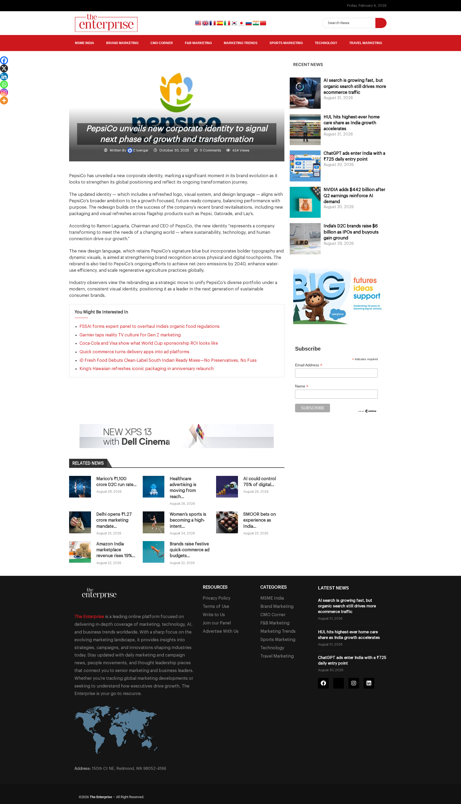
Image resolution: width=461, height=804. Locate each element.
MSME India (84, 43)
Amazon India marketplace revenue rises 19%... (115, 550)
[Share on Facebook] (115, 409)
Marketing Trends (240, 43)
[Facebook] (4, 60)
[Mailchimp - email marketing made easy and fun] (367, 412)
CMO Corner (161, 43)
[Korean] (234, 22)
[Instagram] (4, 92)
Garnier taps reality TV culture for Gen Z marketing (131, 335)
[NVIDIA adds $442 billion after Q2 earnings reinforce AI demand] (305, 202)
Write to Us (214, 615)
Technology (326, 43)
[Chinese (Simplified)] (263, 22)
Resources (215, 587)
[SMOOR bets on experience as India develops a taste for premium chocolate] (227, 522)
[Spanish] (220, 22)
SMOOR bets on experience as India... (259, 520)
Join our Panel (217, 623)
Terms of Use (216, 606)
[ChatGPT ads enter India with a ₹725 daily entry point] (305, 165)
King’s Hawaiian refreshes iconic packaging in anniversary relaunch (147, 369)
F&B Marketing (198, 43)
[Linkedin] (4, 76)
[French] (213, 22)
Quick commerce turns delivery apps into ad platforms (134, 352)
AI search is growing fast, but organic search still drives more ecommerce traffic (355, 86)
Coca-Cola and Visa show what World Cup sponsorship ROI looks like (149, 343)
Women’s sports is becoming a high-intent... (188, 520)
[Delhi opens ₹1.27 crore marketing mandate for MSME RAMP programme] (80, 522)
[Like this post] (103, 409)
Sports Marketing (286, 43)
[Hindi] (256, 22)
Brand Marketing (122, 43)
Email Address (308, 365)
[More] (4, 100)
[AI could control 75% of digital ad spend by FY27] (227, 487)
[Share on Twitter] (128, 409)
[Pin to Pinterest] (141, 409)
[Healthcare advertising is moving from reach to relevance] (154, 487)
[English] (198, 22)
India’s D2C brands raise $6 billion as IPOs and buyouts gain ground (351, 232)
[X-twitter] (338, 683)
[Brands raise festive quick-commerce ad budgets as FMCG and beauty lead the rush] (154, 552)
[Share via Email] (154, 409)
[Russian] (249, 22)
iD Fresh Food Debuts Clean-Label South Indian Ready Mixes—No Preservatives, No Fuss (168, 360)
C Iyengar (141, 150)
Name (301, 386)
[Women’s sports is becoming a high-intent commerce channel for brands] (154, 522)
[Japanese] (241, 22)
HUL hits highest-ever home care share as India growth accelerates (352, 123)
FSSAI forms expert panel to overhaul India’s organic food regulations (150, 326)
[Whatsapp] (4, 84)
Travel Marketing (365, 43)
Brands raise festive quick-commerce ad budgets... (189, 550)
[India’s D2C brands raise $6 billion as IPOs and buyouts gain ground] (305, 238)
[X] (4, 68)
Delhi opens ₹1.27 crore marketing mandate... (114, 520)
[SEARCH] (381, 23)
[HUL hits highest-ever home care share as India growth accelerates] (305, 129)
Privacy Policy (216, 598)
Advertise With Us (221, 631)
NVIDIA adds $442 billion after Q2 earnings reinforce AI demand (354, 196)
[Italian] (227, 22)
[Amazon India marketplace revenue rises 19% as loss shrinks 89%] (80, 552)
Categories (273, 587)
